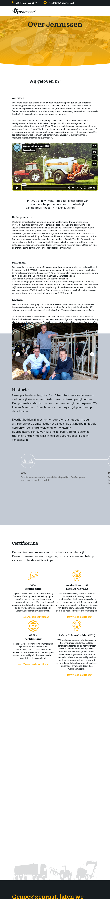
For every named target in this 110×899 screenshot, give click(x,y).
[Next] (92, 354)
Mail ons (61, 3)
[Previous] (18, 354)
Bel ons (26, 3)
